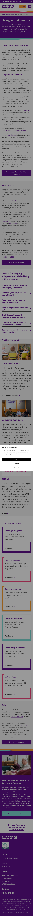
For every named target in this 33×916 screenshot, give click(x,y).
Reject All (16, 467)
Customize (16, 463)
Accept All (16, 459)
